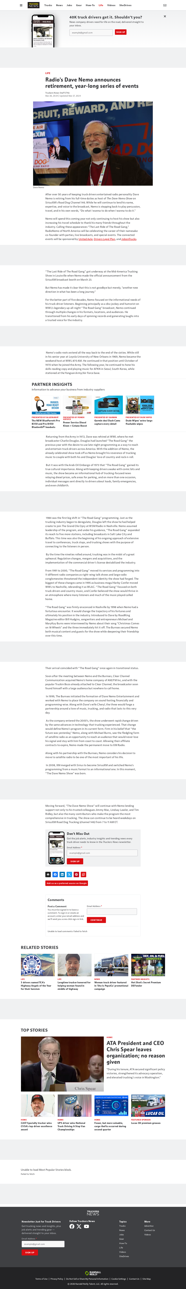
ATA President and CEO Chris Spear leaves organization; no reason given (136, 1052)
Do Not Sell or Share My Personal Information (87, 1278)
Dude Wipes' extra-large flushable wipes (139, 422)
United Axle (86, 239)
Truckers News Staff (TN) (57, 92)
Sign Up (120, 32)
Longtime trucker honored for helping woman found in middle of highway (74, 985)
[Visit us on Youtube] (86, 1226)
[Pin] (76, 874)
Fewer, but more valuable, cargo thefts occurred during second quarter (110, 1126)
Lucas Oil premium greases (146, 1123)
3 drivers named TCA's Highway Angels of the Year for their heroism (36, 985)
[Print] (48, 874)
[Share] (55, 874)
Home (109, 1037)
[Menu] (21, 5)
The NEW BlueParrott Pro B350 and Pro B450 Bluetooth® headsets (46, 424)
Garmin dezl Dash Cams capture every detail (107, 422)
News (97, 979)
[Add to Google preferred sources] (83, 874)
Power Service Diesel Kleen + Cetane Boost (75, 424)
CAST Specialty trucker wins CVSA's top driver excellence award (36, 1126)
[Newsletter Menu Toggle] (165, 5)
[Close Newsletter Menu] (165, 16)
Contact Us (134, 1278)
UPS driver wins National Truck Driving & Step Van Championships (71, 1126)
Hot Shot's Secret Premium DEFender (146, 984)
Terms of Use (41, 1278)
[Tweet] (69, 874)
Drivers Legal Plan (104, 239)
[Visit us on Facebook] (71, 1226)
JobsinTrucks (128, 239)
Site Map (146, 1278)
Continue (96, 920)
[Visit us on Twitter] (79, 1226)
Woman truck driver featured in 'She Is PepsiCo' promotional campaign (111, 985)
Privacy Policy (57, 1278)
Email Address (74, 847)
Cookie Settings (118, 1278)
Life (47, 73)
